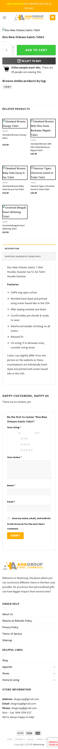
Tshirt (7, 87)
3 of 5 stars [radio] (14, 438)
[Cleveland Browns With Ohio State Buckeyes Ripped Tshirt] (43, 128)
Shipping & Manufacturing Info (23, 256)
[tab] (29, 248)
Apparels (7, 667)
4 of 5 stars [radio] (14, 444)
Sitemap (7, 640)
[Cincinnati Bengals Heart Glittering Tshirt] (15, 212)
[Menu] (4, 17)
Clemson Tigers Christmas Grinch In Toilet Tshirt (42, 188)
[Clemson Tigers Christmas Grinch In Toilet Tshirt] (43, 173)
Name (11, 485)
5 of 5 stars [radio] (14, 450)
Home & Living (10, 680)
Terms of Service (12, 633)
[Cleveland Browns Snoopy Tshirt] (15, 123)
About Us (7, 614)
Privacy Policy (10, 627)
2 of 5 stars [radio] (28, 433)
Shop (5, 660)
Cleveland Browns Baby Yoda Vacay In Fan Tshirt (13, 188)
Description (12, 248)
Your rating (14, 427)
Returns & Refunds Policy (17, 620)
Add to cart (36, 50)
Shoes (5, 673)
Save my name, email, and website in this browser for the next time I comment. (29, 523)
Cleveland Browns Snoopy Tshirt (14, 136)
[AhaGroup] (29, 17)
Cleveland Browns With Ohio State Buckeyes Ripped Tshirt (41, 145)
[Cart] (53, 17)
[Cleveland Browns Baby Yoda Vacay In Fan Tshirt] (15, 173)
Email (11, 501)
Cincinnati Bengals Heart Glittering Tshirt (13, 227)
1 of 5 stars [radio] (12, 433)
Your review (14, 457)
